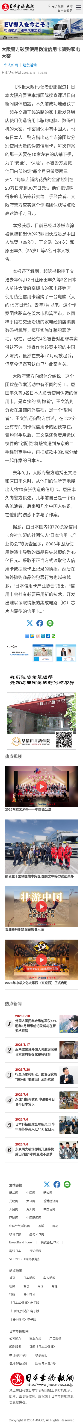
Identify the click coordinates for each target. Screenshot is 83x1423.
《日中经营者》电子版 (24, 1311)
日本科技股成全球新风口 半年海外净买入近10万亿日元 (35, 1126)
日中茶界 (29, 1294)
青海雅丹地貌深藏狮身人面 (24, 929)
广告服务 (55, 1338)
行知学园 (35, 1250)
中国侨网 (49, 1209)
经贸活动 (30, 65)
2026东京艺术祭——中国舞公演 (28, 809)
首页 (12, 1277)
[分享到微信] (54, 636)
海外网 (30, 1209)
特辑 (12, 1294)
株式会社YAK (50, 1242)
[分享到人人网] (48, 636)
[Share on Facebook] (41, 625)
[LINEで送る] (52, 625)
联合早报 (15, 1234)
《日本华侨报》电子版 (24, 1302)
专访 (26, 1286)
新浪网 (47, 1192)
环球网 (13, 1217)
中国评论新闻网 (19, 1226)
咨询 (70, 6)
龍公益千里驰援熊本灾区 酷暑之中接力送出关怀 (39, 876)
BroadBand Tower (21, 1242)
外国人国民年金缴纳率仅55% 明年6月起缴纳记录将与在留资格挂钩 (36, 1025)
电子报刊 (58, 6)
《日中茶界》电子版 (22, 1319)
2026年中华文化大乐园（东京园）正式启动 (36, 982)
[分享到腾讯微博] (43, 636)
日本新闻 (29, 1277)
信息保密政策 (18, 1363)
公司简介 (15, 1338)
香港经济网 (50, 1201)
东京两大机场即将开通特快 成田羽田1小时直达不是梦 (34, 1151)
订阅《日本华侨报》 (42, 1346)
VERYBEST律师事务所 (24, 1259)
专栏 (54, 1286)
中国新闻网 (33, 1217)
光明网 (13, 1201)
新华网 (13, 1192)
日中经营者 (65, 10)
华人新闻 (11, 65)
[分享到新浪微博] (38, 636)
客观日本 (15, 1250)
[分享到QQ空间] (32, 636)
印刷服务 (15, 1346)
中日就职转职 (18, 1355)
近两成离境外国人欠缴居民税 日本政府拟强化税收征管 (36, 1051)
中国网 (30, 1192)
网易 (55, 1226)
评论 (40, 1286)
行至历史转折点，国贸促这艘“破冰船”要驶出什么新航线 (36, 1076)
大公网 (30, 1201)
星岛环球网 (36, 1234)
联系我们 (41, 1355)
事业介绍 (35, 1338)
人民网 (13, 1209)
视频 (12, 1286)
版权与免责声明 (45, 1363)
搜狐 (41, 1226)
